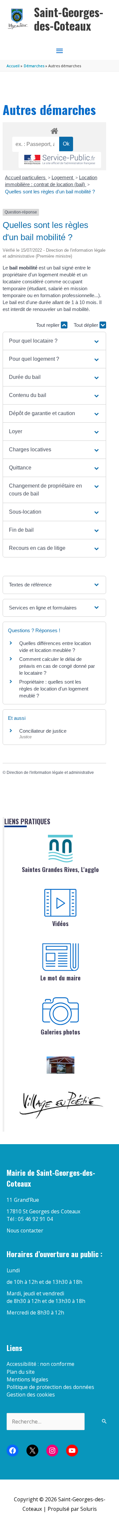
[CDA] (60, 848)
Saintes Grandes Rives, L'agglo (60, 869)
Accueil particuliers (26, 177)
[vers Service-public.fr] (60, 160)
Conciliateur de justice (42, 731)
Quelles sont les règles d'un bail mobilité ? (50, 191)
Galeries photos (60, 1032)
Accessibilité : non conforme (40, 1364)
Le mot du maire (60, 978)
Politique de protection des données (50, 1387)
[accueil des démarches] (54, 130)
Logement (63, 177)
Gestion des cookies (31, 1394)
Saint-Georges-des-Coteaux (68, 19)
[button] (54, 341)
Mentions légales (27, 1379)
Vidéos (60, 923)
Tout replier (48, 325)
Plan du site (21, 1371)
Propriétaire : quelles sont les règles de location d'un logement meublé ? (53, 688)
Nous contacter (25, 1230)
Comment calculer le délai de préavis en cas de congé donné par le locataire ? (57, 666)
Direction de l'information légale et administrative (50, 772)
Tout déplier (86, 325)
